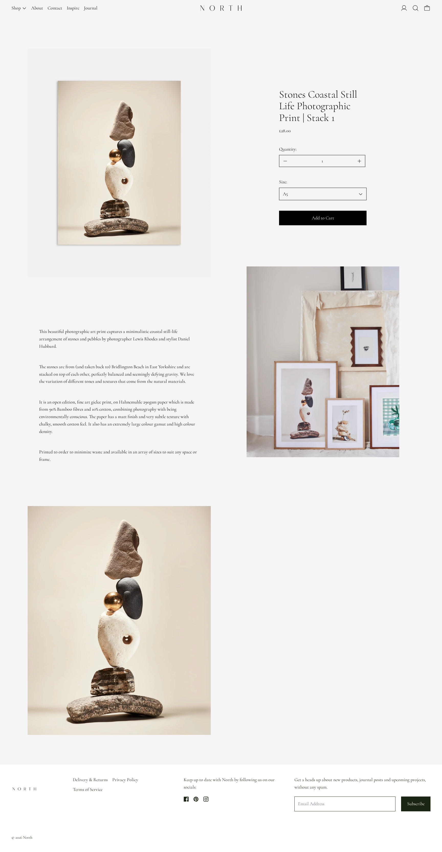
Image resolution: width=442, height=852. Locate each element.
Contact (55, 8)
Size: (283, 182)
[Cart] (427, 8)
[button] (415, 8)
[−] (285, 161)
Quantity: (288, 149)
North (27, 837)
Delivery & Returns (90, 779)
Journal (90, 8)
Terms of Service (88, 789)
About (37, 8)
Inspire (73, 8)
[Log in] (404, 8)
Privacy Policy (125, 779)
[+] (359, 161)
